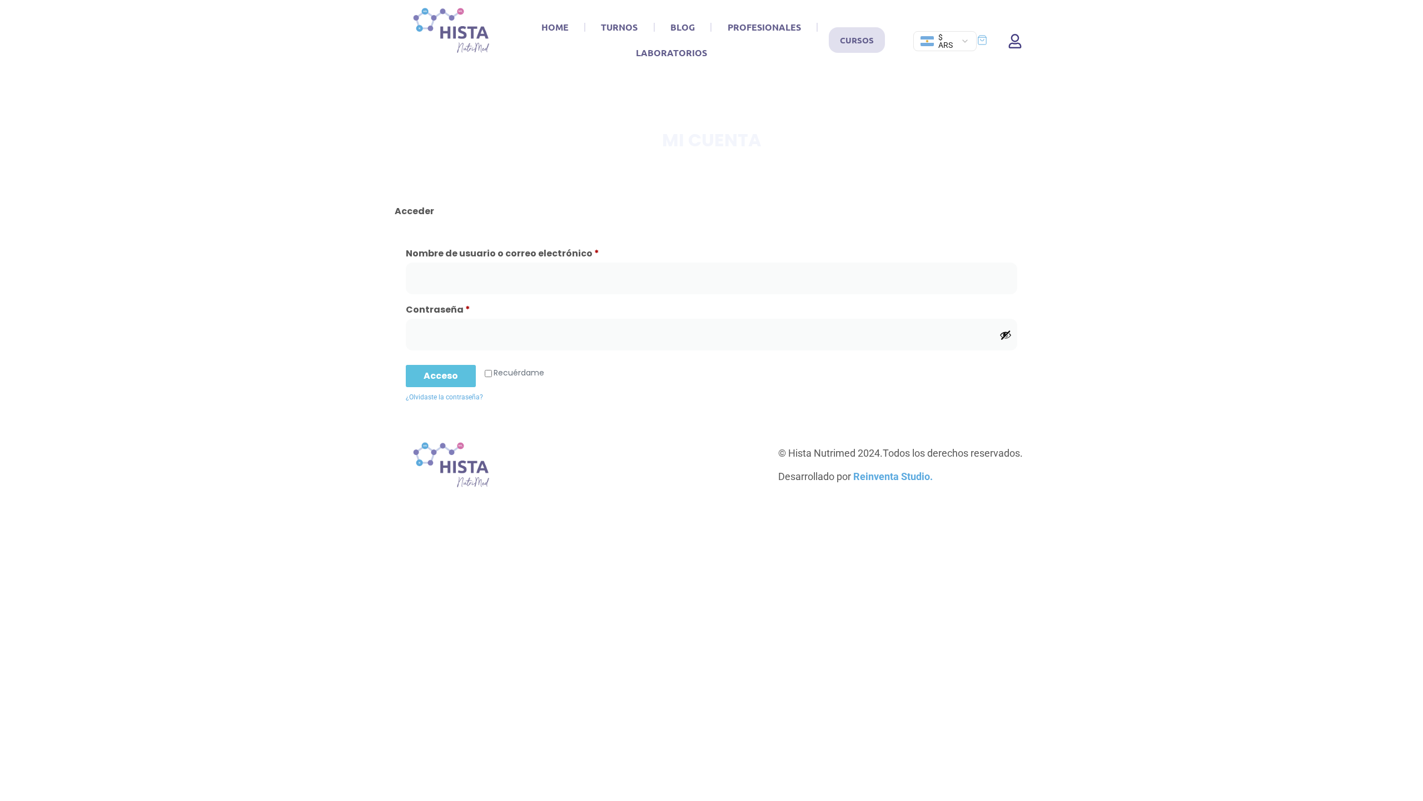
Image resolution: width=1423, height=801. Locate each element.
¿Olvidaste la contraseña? (444, 397)
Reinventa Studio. (893, 476)
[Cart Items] (987, 40)
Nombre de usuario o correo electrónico (530, 252)
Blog (682, 27)
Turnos (619, 27)
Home (555, 27)
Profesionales (764, 27)
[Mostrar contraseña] (1005, 335)
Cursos (857, 40)
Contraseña (465, 308)
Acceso (441, 375)
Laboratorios (671, 52)
